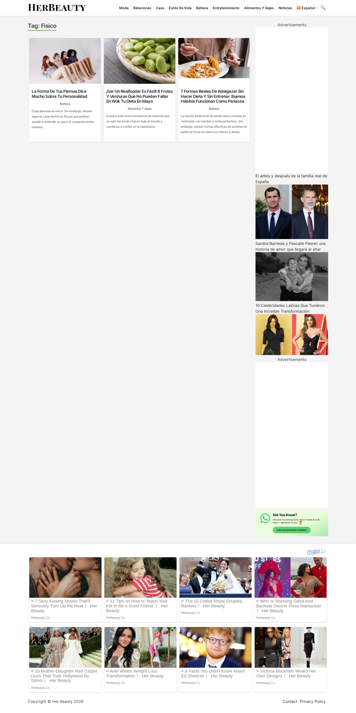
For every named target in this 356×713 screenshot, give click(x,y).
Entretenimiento (226, 8)
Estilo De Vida (180, 8)
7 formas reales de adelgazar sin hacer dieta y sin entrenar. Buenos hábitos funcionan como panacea (213, 96)
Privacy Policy (313, 701)
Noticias (285, 8)
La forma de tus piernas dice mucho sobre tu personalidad (59, 94)
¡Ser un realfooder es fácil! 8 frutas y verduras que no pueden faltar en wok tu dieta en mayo (139, 96)
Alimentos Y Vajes (259, 8)
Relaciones (142, 8)
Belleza (202, 8)
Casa (160, 8)
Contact (290, 701)
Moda (124, 8)
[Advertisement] (291, 100)
